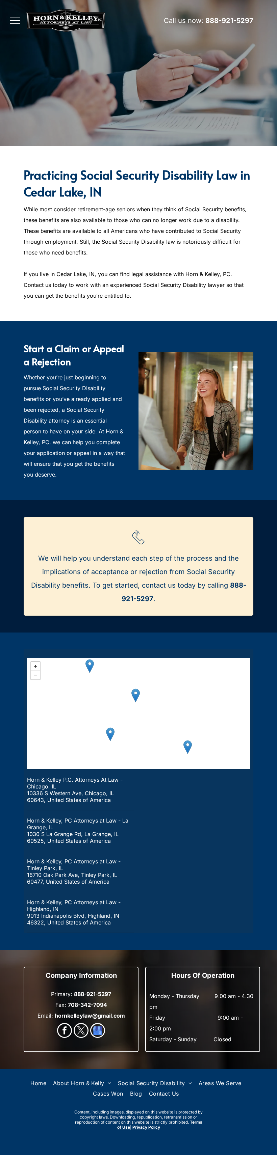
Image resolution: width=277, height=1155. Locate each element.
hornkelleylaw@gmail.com (90, 1015)
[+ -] (138, 713)
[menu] (15, 20)
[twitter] (81, 1031)
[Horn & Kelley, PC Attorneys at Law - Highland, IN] (187, 747)
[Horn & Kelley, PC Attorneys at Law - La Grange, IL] (89, 666)
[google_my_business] (97, 1031)
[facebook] (64, 1031)
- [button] (35, 675)
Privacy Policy (146, 1127)
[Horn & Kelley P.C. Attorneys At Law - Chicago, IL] (135, 695)
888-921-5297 (229, 21)
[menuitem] (38, 1083)
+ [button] (35, 666)
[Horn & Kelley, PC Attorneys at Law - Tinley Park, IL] (110, 734)
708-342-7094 (87, 1004)
